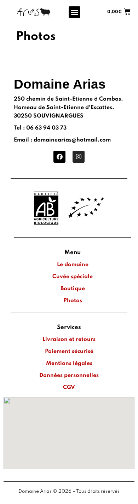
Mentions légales (69, 363)
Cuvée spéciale (72, 277)
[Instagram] (79, 157)
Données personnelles (69, 375)
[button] (74, 12)
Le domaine (72, 265)
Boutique (73, 289)
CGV (69, 387)
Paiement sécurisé (69, 351)
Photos (72, 301)
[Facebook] (59, 157)
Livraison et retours (69, 339)
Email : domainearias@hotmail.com (62, 140)
